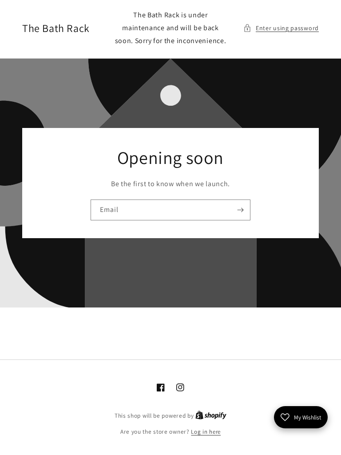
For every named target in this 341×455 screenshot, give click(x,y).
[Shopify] (210, 415)
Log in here (206, 431)
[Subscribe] (240, 210)
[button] (281, 28)
